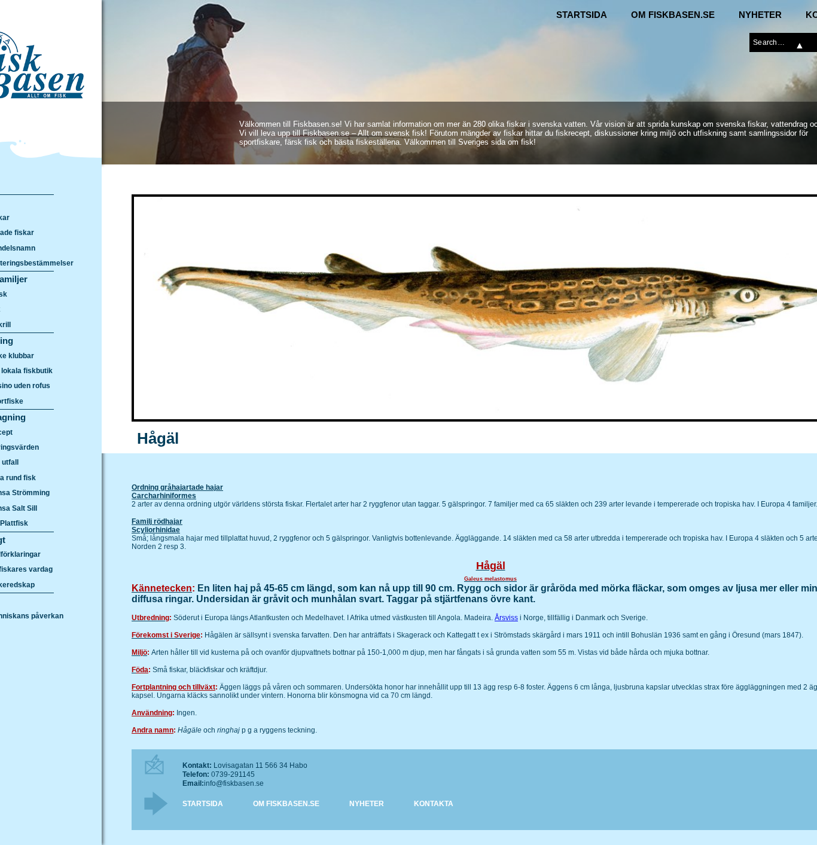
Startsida (581, 15)
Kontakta (433, 804)
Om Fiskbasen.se (673, 15)
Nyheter (760, 15)
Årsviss (506, 618)
